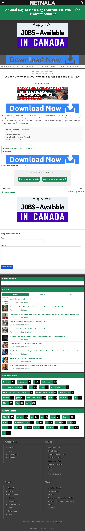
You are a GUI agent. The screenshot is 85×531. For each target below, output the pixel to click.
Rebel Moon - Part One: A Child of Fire (16, 392)
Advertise (51, 494)
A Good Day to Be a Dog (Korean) (37, 66)
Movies (50, 467)
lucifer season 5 (47, 382)
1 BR (5, 427)
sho (32, 417)
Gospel (10, 491)
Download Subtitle (55, 179)
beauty (42, 387)
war (69, 422)
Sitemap (43, 521)
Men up (6, 403)
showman (6, 398)
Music (42, 294)
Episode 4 (66, 417)
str (38, 422)
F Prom (37, 427)
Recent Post (12, 457)
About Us (51, 504)
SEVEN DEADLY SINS (44, 392)
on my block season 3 (34, 398)
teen (76, 398)
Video (70, 294)
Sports (25, 302)
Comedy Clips (53, 451)
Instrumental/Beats (14, 504)
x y (4, 433)
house (53, 417)
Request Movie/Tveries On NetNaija (60, 498)
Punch (47, 521)
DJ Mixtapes (12, 501)
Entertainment (13, 454)
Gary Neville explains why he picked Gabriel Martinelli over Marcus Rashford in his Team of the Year (45, 351)
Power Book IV (64, 392)
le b (16, 427)
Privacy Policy (53, 491)
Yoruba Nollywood (54, 474)
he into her (63, 398)
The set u (50, 427)
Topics (15, 294)
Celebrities (27, 325)
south (51, 398)
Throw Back (12, 488)
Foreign (10, 514)
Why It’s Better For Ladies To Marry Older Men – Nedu (28, 321)
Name (3, 238)
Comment (4, 245)
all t (62, 427)
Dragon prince (23, 382)
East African (12, 511)
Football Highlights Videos (57, 454)
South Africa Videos (55, 464)
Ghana (10, 508)
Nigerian (11, 498)
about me (20, 417)
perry (18, 398)
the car (28, 403)
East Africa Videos (54, 457)
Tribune (52, 521)
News (10, 451)
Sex (31, 387)
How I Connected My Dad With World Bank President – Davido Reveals (34, 365)
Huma (5, 422)
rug (72, 427)
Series (23, 66)
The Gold (6, 417)
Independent (58, 521)
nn (42, 417)
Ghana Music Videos (55, 461)
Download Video (28, 179)
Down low (7, 382)
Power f (58, 422)
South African (13, 494)
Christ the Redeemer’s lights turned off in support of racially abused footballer (37, 336)
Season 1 (53, 66)
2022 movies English (58, 387)
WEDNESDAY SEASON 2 (12, 387)
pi (26, 427)
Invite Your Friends (54, 488)
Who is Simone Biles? (17, 299)
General (10, 448)
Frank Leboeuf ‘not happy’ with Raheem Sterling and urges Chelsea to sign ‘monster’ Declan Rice (44, 314)
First (17, 403)
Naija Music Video (54, 448)
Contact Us (51, 508)
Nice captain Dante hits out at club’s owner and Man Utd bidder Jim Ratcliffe (37, 307)
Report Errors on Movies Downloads (61, 501)
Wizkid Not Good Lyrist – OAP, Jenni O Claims (26, 343)
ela (47, 422)
